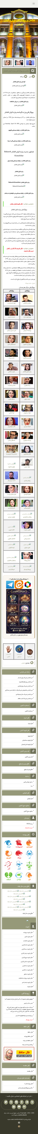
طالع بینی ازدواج (19, 655)
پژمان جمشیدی (27, 516)
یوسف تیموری (27, 440)
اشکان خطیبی (11, 538)
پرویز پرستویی (27, 344)
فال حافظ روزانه (28, 1036)
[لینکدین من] (14, 1107)
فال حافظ (30, 1032)
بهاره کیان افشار (27, 371)
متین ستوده (27, 529)
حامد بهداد (11, 358)
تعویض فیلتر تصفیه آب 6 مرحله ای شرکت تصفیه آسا (19, 998)
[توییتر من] (6, 1102)
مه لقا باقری (11, 399)
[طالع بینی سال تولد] (19, 901)
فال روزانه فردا (28, 1083)
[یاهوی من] (32, 1102)
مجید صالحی (11, 371)
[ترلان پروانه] (19, 63)
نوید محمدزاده (11, 303)
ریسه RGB (30, 823)
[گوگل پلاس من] (24, 1107)
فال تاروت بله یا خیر (27, 982)
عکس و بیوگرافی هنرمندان (25, 1087)
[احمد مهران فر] (30, 63)
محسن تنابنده (11, 385)
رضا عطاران (27, 385)
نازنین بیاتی (27, 507)
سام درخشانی (27, 303)
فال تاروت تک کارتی (27, 944)
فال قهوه (30, 736)
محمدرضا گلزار (27, 358)
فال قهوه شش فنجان (27, 744)
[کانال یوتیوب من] (19, 1107)
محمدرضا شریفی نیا (11, 453)
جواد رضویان (27, 412)
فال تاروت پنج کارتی (27, 957)
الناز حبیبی (11, 529)
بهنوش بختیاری (11, 560)
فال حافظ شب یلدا (28, 1040)
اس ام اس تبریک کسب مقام (25, 698)
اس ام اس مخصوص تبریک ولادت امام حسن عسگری (19, 690)
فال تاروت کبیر (28, 936)
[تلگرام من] (27, 1102)
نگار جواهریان (11, 426)
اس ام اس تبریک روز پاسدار (25, 677)
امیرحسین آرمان (11, 330)
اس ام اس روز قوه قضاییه (26, 681)
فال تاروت (30, 986)
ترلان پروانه (27, 560)
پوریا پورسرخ (27, 316)
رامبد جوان (27, 399)
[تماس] (11, 1102)
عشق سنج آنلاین (28, 811)
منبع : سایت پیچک (30, 283)
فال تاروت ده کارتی (27, 969)
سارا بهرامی (27, 538)
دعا (32, 786)
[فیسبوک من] (22, 1102)
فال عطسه (30, 1071)
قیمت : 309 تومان (19, 921)
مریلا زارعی (11, 569)
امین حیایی (27, 547)
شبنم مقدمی (11, 507)
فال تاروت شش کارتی (27, 961)
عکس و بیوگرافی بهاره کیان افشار (19, 22)
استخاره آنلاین (29, 710)
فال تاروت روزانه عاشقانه (26, 978)
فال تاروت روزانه (28, 932)
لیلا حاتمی (11, 412)
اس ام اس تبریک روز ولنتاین (25, 685)
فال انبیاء (30, 723)
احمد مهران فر (11, 480)
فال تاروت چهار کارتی (27, 953)
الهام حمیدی (27, 426)
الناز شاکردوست (11, 494)
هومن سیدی (11, 516)
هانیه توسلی (27, 494)
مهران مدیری (11, 316)
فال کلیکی (30, 798)
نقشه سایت (10, 1119)
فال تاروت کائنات (28, 940)
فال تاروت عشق (28, 973)
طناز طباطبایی (27, 453)
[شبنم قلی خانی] (8, 63)
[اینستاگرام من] (16, 1102)
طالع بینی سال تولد (27, 913)
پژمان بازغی (27, 480)
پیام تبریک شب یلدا (27, 1044)
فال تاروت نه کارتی (27, 965)
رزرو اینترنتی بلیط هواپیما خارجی (24, 1015)
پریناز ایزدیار (27, 569)
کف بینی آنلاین (8, 655)
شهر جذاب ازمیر (28, 1003)
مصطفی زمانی (11, 440)
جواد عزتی (27, 466)
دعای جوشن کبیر (28, 781)
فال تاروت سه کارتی (27, 949)
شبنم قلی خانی (12, 344)
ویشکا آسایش (27, 330)
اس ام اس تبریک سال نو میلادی (24, 694)
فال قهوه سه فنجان (27, 740)
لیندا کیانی (11, 547)
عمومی (23, 663)
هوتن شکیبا (11, 466)
